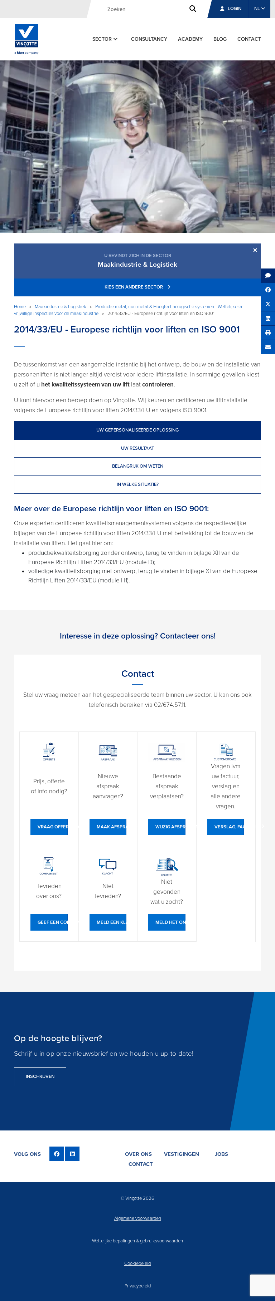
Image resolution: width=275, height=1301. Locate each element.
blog (220, 39)
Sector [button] (102, 39)
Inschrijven (40, 1076)
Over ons (138, 1154)
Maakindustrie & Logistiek (60, 307)
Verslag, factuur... (229, 827)
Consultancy (149, 39)
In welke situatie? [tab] (138, 484)
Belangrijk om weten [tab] (137, 466)
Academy (190, 39)
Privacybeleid (138, 1286)
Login (234, 8)
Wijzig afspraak (170, 827)
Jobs (221, 1154)
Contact (249, 39)
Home (20, 307)
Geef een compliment (53, 922)
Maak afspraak (112, 827)
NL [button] (257, 8)
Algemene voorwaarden (137, 1218)
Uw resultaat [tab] (137, 448)
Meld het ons (170, 922)
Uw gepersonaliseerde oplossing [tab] (137, 430)
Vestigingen (181, 1154)
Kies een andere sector (134, 287)
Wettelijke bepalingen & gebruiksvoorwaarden (137, 1241)
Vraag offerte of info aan (53, 827)
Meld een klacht (112, 922)
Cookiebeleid (137, 1263)
